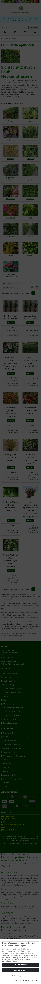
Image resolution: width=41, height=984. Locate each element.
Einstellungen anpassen (21, 976)
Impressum (35, 980)
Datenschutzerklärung (22, 980)
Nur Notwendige (20, 970)
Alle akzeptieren (20, 965)
